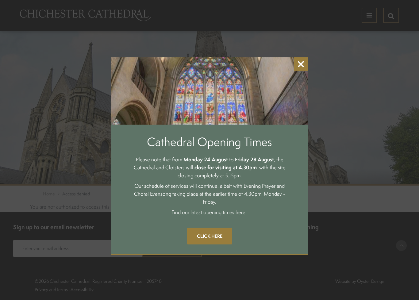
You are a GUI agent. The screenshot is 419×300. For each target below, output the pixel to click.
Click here (209, 236)
